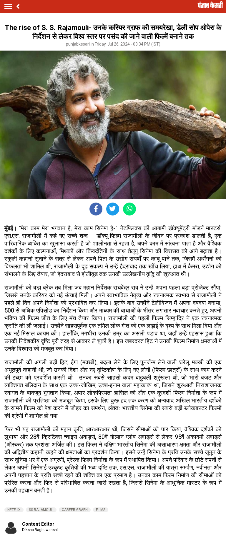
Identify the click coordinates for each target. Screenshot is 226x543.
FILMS (100, 510)
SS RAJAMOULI (41, 510)
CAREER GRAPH (75, 510)
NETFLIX (14, 510)
